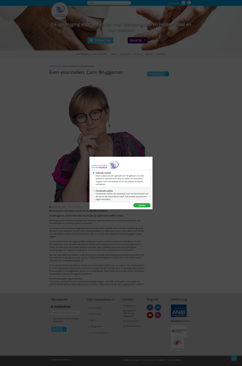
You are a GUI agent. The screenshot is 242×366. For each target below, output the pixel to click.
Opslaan (142, 205)
